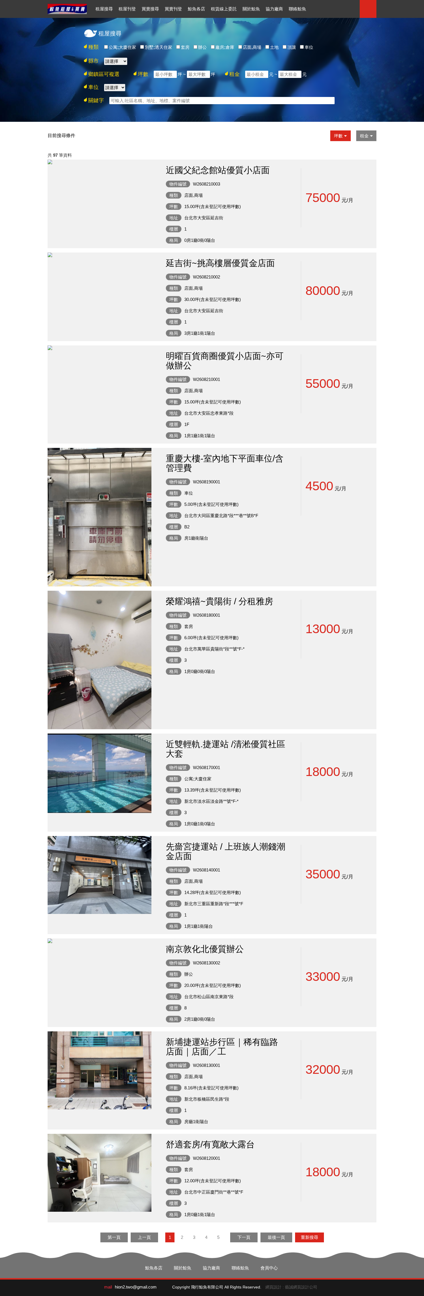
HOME (67, 9)
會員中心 (269, 1267)
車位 (309, 47)
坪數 (338, 135)
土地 (274, 47)
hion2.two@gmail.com (136, 1286)
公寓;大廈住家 (122, 47)
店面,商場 (252, 47)
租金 (364, 135)
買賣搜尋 (150, 8)
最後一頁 (276, 1237)
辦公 (202, 47)
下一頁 (243, 1237)
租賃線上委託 (224, 8)
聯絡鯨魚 (297, 8)
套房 (185, 47)
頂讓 (291, 47)
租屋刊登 (127, 8)
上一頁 (144, 1237)
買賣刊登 (173, 8)
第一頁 (114, 1237)
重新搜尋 (309, 1237)
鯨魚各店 (196, 8)
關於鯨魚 (251, 8)
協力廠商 (274, 8)
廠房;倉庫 (224, 47)
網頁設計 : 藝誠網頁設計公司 (291, 1287)
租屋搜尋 (104, 8)
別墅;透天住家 (158, 47)
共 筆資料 (60, 155)
